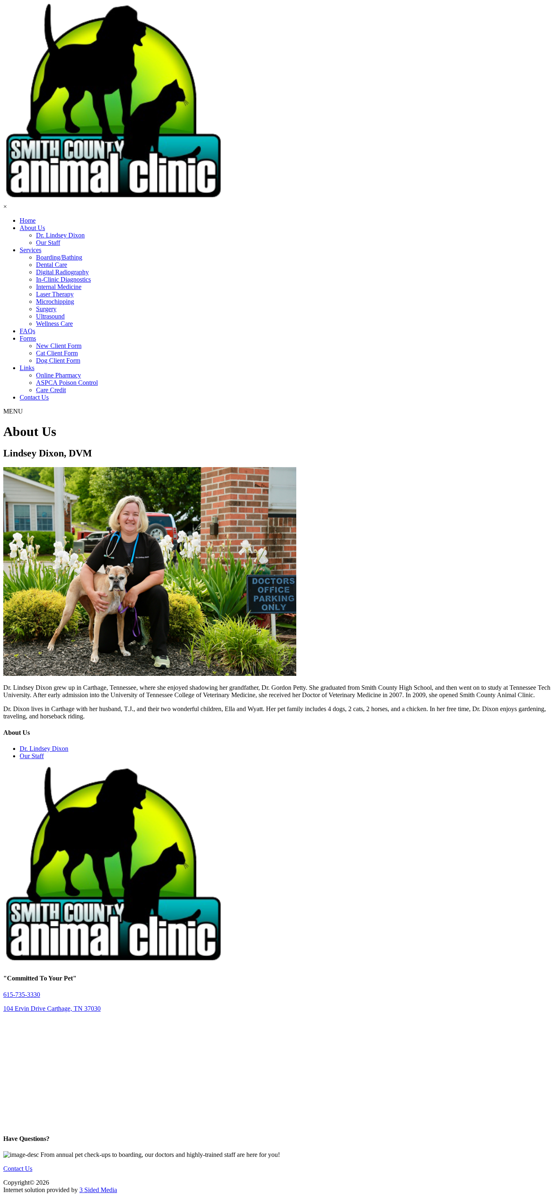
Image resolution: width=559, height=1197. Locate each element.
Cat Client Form (57, 353)
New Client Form (58, 345)
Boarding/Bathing (59, 257)
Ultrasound (50, 316)
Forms (28, 338)
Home (28, 220)
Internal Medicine (58, 286)
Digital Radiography (62, 272)
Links (27, 367)
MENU (13, 411)
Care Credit (51, 389)
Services (30, 249)
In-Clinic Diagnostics (63, 279)
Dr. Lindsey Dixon (60, 235)
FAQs (27, 330)
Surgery (46, 308)
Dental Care (51, 264)
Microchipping (55, 301)
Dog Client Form (58, 360)
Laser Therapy (55, 294)
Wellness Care (54, 323)
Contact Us (34, 397)
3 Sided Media (98, 1189)
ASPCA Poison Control (67, 382)
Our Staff (48, 242)
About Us (32, 227)
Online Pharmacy (58, 375)
